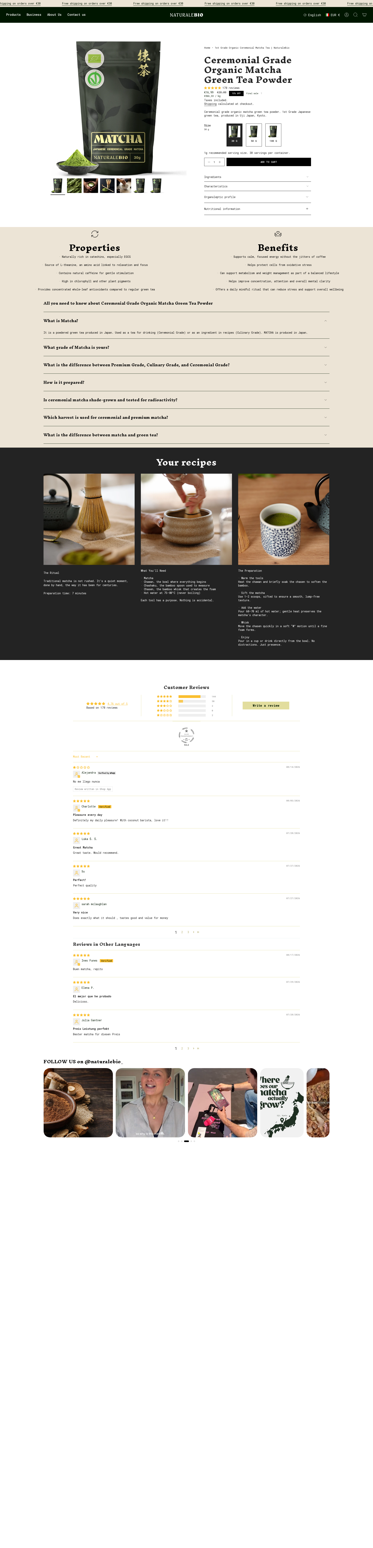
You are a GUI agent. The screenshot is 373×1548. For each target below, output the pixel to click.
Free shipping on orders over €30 (87, 3)
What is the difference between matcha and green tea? (101, 434)
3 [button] (188, 932)
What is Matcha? (61, 320)
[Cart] (364, 14)
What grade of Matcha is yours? (77, 347)
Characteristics (215, 186)
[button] (13, 15)
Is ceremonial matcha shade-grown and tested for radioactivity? (111, 399)
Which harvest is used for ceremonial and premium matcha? (106, 417)
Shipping (210, 104)
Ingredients (212, 177)
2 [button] (182, 932)
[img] (81, 767)
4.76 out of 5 (117, 704)
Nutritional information (222, 209)
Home (207, 47)
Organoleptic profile (219, 197)
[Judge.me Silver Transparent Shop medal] (186, 735)
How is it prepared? (64, 382)
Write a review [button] (266, 705)
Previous (50, 108)
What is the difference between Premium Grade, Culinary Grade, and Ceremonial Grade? (137, 364)
